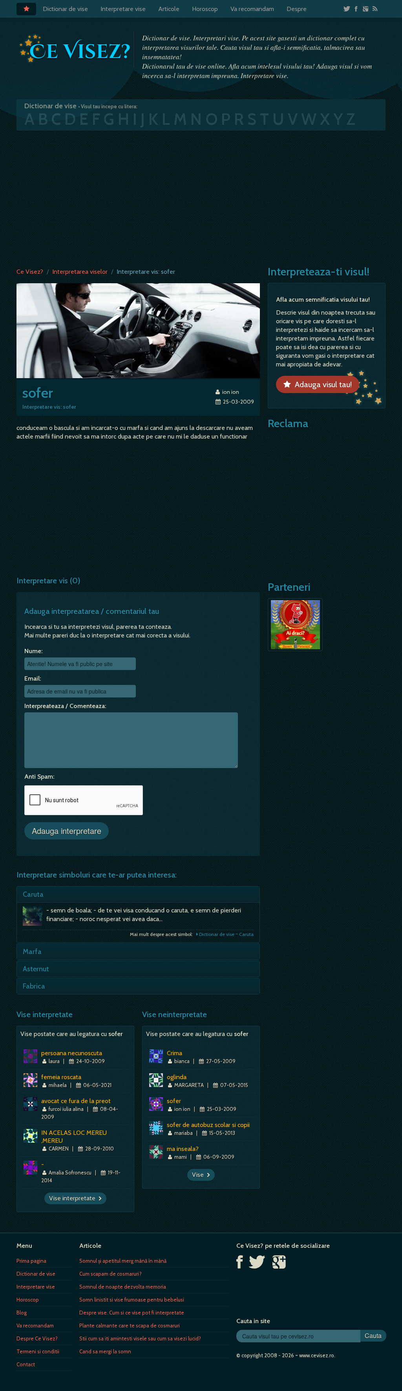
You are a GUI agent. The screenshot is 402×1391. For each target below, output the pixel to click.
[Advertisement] (201, 197)
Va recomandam (252, 9)
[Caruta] (34, 918)
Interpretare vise (123, 9)
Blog (21, 1312)
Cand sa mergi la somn (105, 1351)
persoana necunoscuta (71, 1053)
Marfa (32, 951)
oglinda (176, 1077)
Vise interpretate (74, 1198)
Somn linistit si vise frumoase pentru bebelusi (131, 1299)
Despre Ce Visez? (37, 1338)
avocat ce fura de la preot (76, 1101)
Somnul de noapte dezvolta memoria (122, 1287)
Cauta (373, 1335)
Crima (174, 1053)
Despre (297, 9)
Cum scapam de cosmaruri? (110, 1274)
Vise (199, 1174)
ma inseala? (183, 1148)
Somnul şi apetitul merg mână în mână (122, 1261)
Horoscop (205, 9)
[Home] (26, 9)
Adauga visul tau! (321, 384)
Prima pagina (31, 1261)
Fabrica (34, 986)
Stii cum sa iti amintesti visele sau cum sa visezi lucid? (140, 1338)
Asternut (36, 969)
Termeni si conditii (37, 1351)
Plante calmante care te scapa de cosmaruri (129, 1325)
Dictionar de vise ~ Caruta (226, 934)
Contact (25, 1364)
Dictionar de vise (65, 9)
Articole (168, 9)
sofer (174, 1101)
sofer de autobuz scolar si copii (208, 1125)
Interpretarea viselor (80, 271)
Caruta (33, 894)
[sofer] (138, 330)
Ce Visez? (29, 271)
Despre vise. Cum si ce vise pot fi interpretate (131, 1312)
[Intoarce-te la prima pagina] (75, 48)
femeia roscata (61, 1077)
